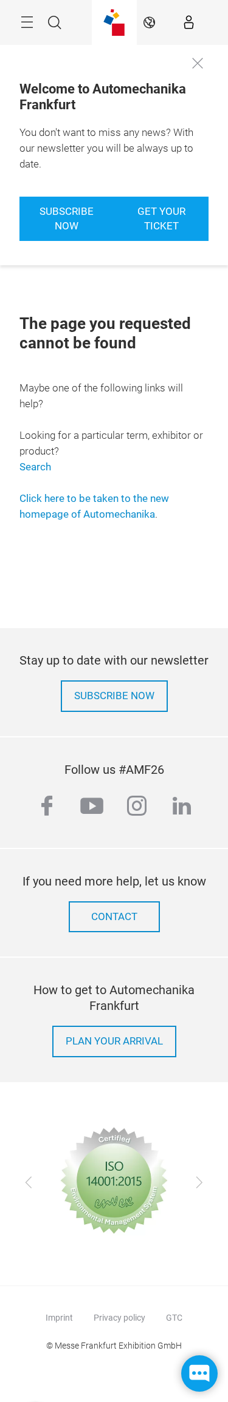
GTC (174, 1317)
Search (35, 467)
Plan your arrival (114, 1041)
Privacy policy (119, 1317)
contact (114, 917)
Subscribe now (67, 219)
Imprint (59, 1317)
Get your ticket (161, 219)
